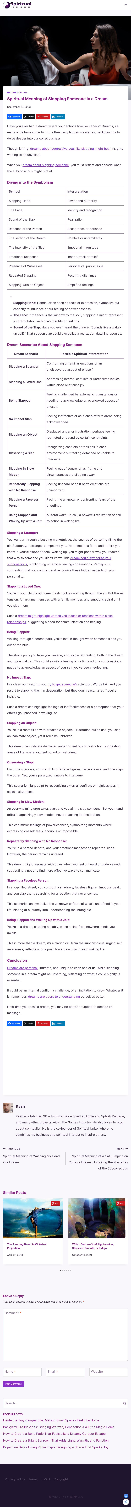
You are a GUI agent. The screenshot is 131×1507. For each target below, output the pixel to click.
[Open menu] (125, 5)
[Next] (123, 1233)
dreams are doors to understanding (54, 996)
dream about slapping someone (46, 165)
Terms (33, 1479)
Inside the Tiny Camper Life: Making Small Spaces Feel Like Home (51, 1420)
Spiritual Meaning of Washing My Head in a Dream (31, 1155)
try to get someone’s (62, 684)
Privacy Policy (15, 1479)
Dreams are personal (22, 968)
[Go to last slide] (7, 1233)
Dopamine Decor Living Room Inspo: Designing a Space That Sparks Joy (55, 1447)
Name (10, 1372)
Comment (13, 1313)
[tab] (60, 1270)
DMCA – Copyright (54, 1479)
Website (97, 1372)
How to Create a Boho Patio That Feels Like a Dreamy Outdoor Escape (54, 1434)
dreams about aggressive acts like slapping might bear (70, 148)
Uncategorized (17, 92)
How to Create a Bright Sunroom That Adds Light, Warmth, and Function (56, 1440)
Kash (20, 1106)
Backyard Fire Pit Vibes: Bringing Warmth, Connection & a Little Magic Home (58, 1427)
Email (53, 1372)
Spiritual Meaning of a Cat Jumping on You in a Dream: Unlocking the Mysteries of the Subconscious (98, 1158)
